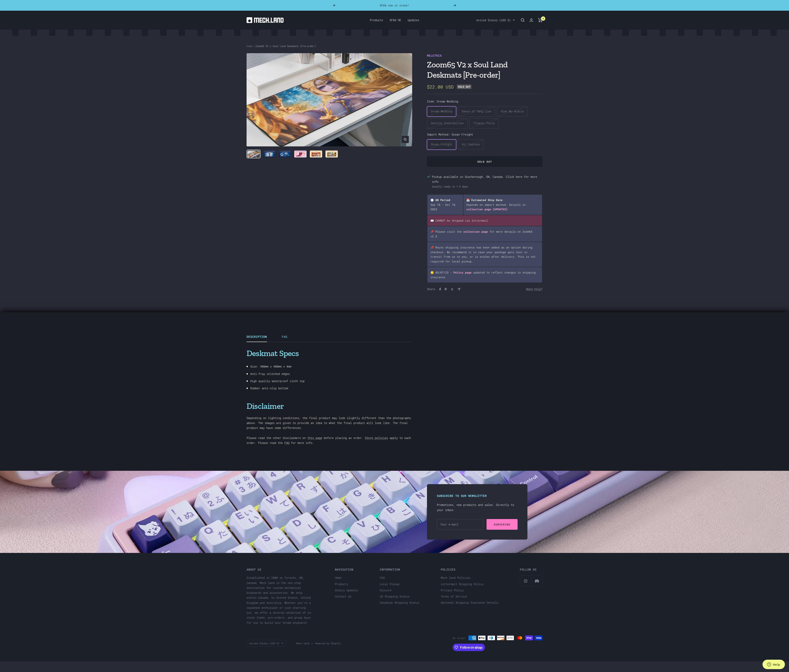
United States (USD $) (493, 20)
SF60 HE (395, 20)
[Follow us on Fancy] (536, 581)
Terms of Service (454, 596)
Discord (385, 590)
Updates (413, 20)
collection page (478, 209)
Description (257, 337)
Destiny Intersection (447, 123)
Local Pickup (389, 584)
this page (314, 438)
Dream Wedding (441, 111)
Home (249, 46)
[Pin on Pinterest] (446, 289)
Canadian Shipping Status (399, 602)
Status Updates (346, 590)
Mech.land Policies (455, 578)
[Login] (531, 20)
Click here (514, 177)
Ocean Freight (441, 144)
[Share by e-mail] (459, 289)
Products (376, 20)
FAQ (284, 337)
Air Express (471, 144)
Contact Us (343, 596)
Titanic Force (484, 123)
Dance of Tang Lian (476, 111)
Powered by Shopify (328, 643)
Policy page (462, 272)
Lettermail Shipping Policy (462, 584)
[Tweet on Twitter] (452, 289)
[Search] (523, 20)
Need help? (534, 289)
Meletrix (434, 55)
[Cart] (540, 20)
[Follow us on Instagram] (525, 581)
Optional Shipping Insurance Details (469, 602)
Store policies (376, 438)
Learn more (418, 5)
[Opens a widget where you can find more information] (773, 665)
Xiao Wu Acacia (512, 111)
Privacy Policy (452, 590)
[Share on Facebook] (440, 289)
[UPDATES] (500, 209)
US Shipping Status (394, 596)
